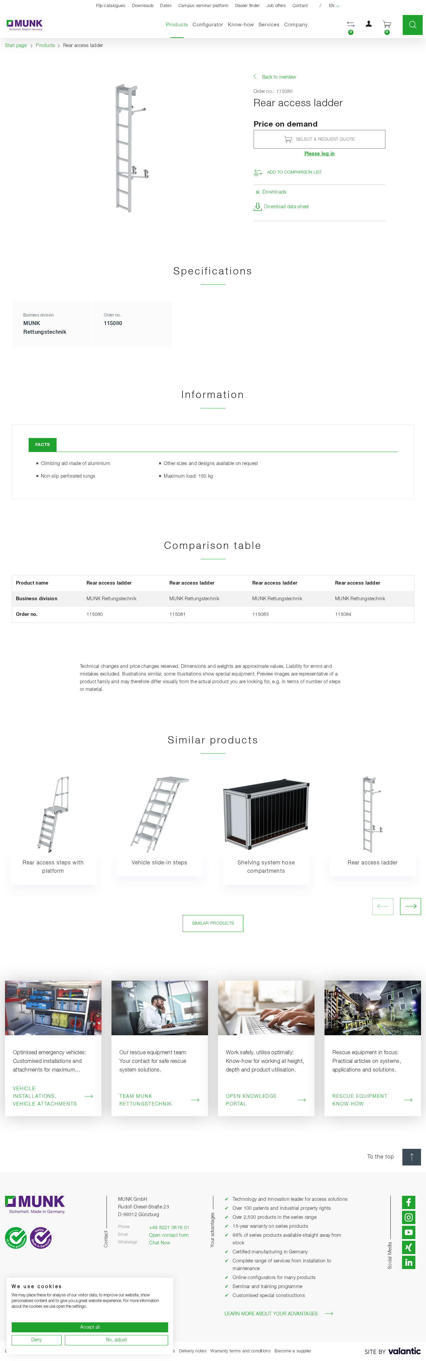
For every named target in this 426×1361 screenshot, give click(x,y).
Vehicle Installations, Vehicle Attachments (45, 1097)
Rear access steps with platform (53, 867)
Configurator (208, 24)
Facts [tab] (42, 445)
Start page (16, 45)
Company (296, 24)
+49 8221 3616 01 (169, 1227)
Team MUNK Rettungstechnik (145, 1100)
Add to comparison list (294, 172)
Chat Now (159, 1243)
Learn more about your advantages (271, 1314)
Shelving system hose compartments (266, 867)
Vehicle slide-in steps (159, 863)
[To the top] (411, 1157)
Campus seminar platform (203, 6)
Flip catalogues (110, 6)
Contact (300, 6)
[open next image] (410, 906)
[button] (351, 25)
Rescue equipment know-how (360, 1100)
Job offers (276, 6)
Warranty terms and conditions (240, 1351)
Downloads (143, 6)
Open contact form (169, 1235)
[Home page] (21, 25)
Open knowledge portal (251, 1100)
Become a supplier (293, 1351)
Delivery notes (192, 1351)
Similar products (213, 923)
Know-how (241, 24)
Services (269, 24)
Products (178, 24)
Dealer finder (247, 6)
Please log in (320, 154)
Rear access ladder (373, 863)
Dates (166, 6)
